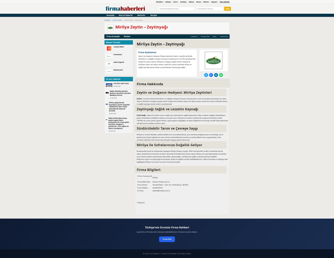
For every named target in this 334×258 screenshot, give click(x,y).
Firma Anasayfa (113, 36)
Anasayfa (110, 15)
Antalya (183, 2)
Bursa (198, 2)
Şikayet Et (194, 36)
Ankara (168, 2)
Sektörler (141, 15)
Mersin (206, 2)
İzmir (175, 2)
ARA (227, 9)
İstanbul (159, 2)
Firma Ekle (167, 239)
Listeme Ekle (224, 36)
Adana (191, 2)
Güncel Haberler (126, 15)
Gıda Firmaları (117, 20)
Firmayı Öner (205, 36)
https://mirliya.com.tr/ (161, 182)
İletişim (153, 15)
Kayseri (214, 2)
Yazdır (215, 36)
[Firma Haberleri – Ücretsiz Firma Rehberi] (125, 8)
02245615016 (158, 188)
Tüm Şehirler (225, 2)
